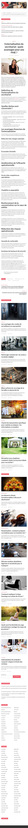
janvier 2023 (16, 791)
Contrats (3, 719)
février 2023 (3, 791)
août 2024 (3, 773)
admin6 (17, 55)
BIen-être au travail (5, 713)
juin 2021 (16, 809)
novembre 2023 (17, 781)
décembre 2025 (4, 757)
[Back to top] (24, 824)
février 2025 (3, 767)
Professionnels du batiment (19, 731)
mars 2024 (16, 777)
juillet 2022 (16, 797)
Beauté (15, 711)
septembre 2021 (4, 807)
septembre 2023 (17, 783)
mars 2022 (16, 801)
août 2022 (3, 797)
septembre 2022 (17, 795)
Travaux (15, 740)
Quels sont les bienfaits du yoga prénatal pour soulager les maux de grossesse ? (13, 627)
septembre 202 (17, 811)
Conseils (6, 25)
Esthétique (16, 721)
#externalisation (19, 278)
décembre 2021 (4, 805)
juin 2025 (3, 763)
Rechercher (3, 674)
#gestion (3, 280)
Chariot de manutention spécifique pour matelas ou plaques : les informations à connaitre (13, 425)
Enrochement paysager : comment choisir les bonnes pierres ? (13, 691)
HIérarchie (3, 723)
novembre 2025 (17, 757)
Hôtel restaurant (17, 723)
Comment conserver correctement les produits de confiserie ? (14, 686)
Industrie (16, 725)
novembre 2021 (17, 805)
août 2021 (16, 807)
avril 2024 (3, 777)
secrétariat (16, 98)
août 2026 (3, 749)
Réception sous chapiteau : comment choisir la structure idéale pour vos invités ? (13, 460)
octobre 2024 (4, 771)
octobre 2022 (4, 795)
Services (14, 41)
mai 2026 (16, 751)
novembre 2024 (17, 769)
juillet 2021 (3, 809)
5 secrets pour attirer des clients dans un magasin (12, 27)
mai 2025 (16, 763)
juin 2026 (3, 751)
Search (25, 1)
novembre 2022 (17, 793)
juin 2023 (3, 787)
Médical (2, 729)
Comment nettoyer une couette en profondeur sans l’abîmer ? (14, 293)
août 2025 (3, 761)
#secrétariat (16, 280)
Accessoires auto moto (6, 707)
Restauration (4, 493)
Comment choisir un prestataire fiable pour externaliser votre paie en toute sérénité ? (12, 287)
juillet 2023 (16, 785)
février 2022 (3, 803)
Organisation (4, 731)
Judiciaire (3, 657)
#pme (9, 280)
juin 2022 (3, 799)
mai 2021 (3, 811)
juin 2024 (3, 775)
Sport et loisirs (17, 737)
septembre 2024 (17, 771)
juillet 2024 (16, 773)
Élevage (15, 719)
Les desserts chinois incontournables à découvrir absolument (11, 497)
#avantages (10, 278)
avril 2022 (3, 801)
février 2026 (3, 755)
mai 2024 (16, 775)
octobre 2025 (4, 759)
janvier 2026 (16, 755)
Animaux (3, 709)
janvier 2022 (16, 803)
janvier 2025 (16, 767)
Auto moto (16, 709)
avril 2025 (3, 765)
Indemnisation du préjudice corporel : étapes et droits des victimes (11, 662)
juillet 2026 (16, 749)
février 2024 (3, 779)
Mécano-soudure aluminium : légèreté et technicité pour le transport (11, 563)
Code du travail (17, 713)
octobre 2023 (4, 783)
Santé (2, 21)
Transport (3, 740)
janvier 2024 (16, 779)
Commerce (3, 25)
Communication (4, 528)
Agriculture (16, 707)
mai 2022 (16, 799)
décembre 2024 (4, 769)
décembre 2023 (4, 781)
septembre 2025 (17, 759)
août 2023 (3, 785)
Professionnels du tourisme (7, 733)
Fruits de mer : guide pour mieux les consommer (11, 36)
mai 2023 (16, 787)
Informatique (4, 592)
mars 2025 (16, 765)
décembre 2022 (4, 793)
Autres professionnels (6, 559)
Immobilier (3, 725)
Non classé (16, 729)
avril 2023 (3, 789)
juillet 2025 (16, 761)
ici (25, 269)
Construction (16, 717)
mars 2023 (16, 789)
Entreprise (10, 25)
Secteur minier (17, 735)
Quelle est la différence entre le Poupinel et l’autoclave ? (13, 23)
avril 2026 (3, 753)
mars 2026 (16, 753)
